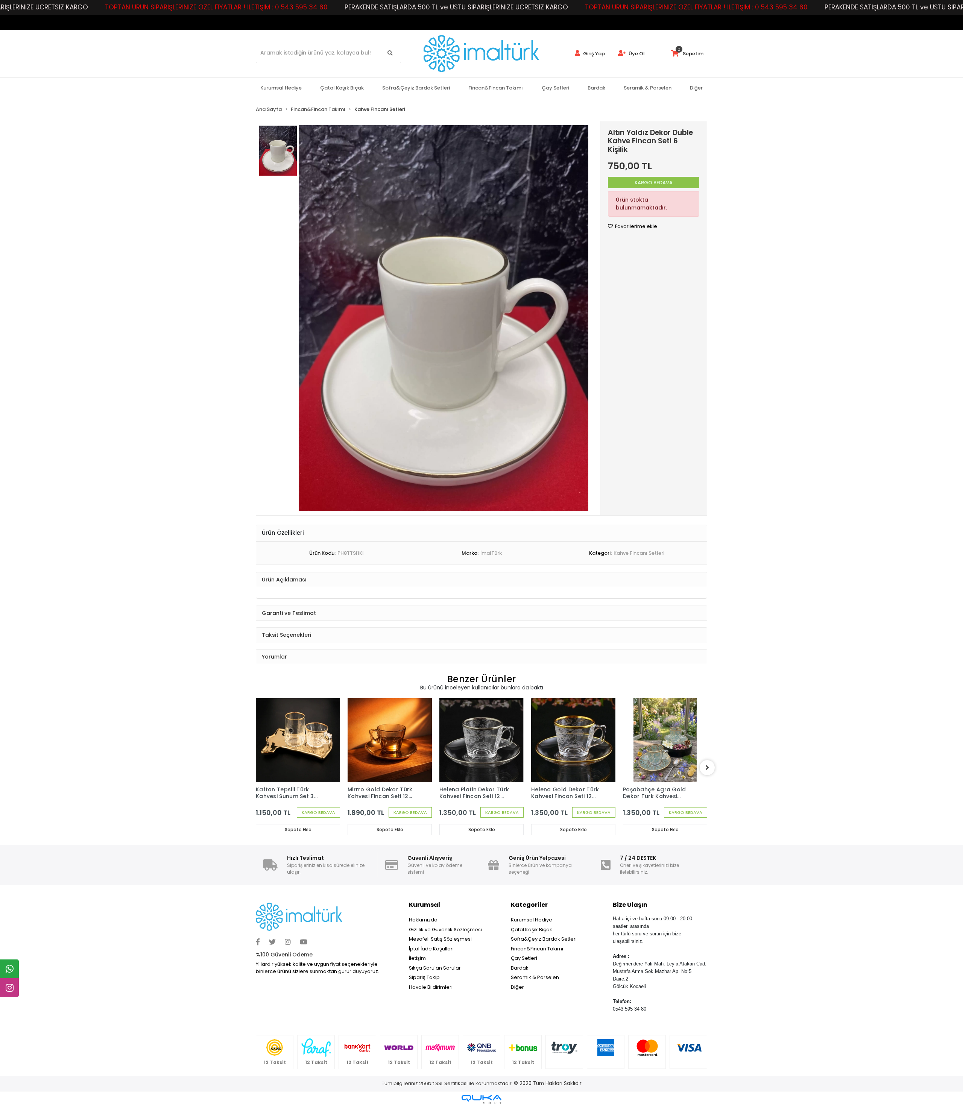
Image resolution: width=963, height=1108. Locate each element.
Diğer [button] (696, 87)
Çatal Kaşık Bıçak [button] (342, 87)
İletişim (417, 958)
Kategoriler (529, 904)
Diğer (517, 987)
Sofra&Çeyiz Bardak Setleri (544, 939)
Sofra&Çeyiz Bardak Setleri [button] (416, 87)
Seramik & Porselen (535, 977)
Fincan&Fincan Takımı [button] (495, 87)
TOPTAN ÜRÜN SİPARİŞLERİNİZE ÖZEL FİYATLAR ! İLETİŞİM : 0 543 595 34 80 (216, 7)
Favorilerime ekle (635, 226)
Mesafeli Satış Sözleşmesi (440, 939)
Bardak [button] (596, 87)
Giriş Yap (593, 53)
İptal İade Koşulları (431, 948)
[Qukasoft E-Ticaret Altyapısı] (481, 1099)
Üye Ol (636, 53)
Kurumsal (424, 904)
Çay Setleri (524, 958)
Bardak (520, 967)
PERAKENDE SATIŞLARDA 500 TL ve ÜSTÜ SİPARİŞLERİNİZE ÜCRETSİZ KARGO (456, 7)
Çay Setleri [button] (555, 87)
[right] (707, 767)
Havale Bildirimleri (431, 987)
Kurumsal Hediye (531, 919)
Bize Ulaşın (630, 904)
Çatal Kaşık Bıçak (531, 929)
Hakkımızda (423, 919)
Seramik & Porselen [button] (647, 87)
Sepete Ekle (298, 829)
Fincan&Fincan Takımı (537, 948)
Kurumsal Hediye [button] (281, 87)
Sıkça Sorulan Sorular (435, 967)
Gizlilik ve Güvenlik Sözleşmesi (445, 929)
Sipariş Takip (424, 977)
